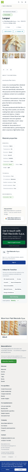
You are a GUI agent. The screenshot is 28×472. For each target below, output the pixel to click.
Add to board (7, 31)
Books (2, 379)
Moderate (9, 179)
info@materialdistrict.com (8, 438)
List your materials (6, 406)
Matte (7, 146)
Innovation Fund (5, 415)
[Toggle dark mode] (22, 2)
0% (7, 149)
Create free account (6, 389)
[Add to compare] (25, 322)
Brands (3, 381)
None (19, 164)
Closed (7, 152)
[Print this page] (10, 70)
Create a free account (14, 245)
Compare (19, 31)
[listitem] (5, 55)
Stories (3, 372)
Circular (19, 279)
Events (3, 374)
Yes (7, 197)
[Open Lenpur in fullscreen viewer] (14, 43)
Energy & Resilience (9, 292)
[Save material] (23, 322)
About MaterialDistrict (7, 423)
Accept (20, 469)
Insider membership (6, 391)
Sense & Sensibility (9, 285)
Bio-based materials (9, 279)
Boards (3, 396)
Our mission (4, 425)
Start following (14, 297)
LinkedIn (4, 456)
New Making (18, 289)
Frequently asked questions (8, 428)
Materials (3, 369)
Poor (8, 176)
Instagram (10, 456)
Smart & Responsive (16, 282)
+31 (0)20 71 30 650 (6, 440)
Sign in (14, 262)
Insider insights (5, 398)
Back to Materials (7, 6)
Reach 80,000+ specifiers (7, 411)
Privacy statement (18, 466)
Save (8, 27)
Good (7, 164)
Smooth (7, 155)
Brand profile (4, 408)
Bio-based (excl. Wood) (9, 11)
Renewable (7, 14)
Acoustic (6, 282)
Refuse (7, 469)
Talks (2, 376)
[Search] (18, 2)
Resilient (8, 158)
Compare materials (6, 394)
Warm (8, 161)
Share (19, 27)
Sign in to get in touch (14, 242)
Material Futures (8, 289)
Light (6, 167)
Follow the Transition (8, 361)
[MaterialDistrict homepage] (6, 2)
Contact (3, 430)
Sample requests (5, 413)
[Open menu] (25, 2)
